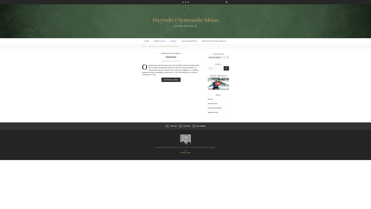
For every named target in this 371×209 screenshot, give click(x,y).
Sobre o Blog (160, 41)
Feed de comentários (215, 108)
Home (146, 41)
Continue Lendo (171, 80)
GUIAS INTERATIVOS (189, 41)
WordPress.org (213, 112)
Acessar (210, 99)
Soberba (171, 57)
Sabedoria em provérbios (171, 53)
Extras (173, 41)
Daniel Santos (166, 61)
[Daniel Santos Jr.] (185, 21)
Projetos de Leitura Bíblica (214, 41)
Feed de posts (212, 103)
